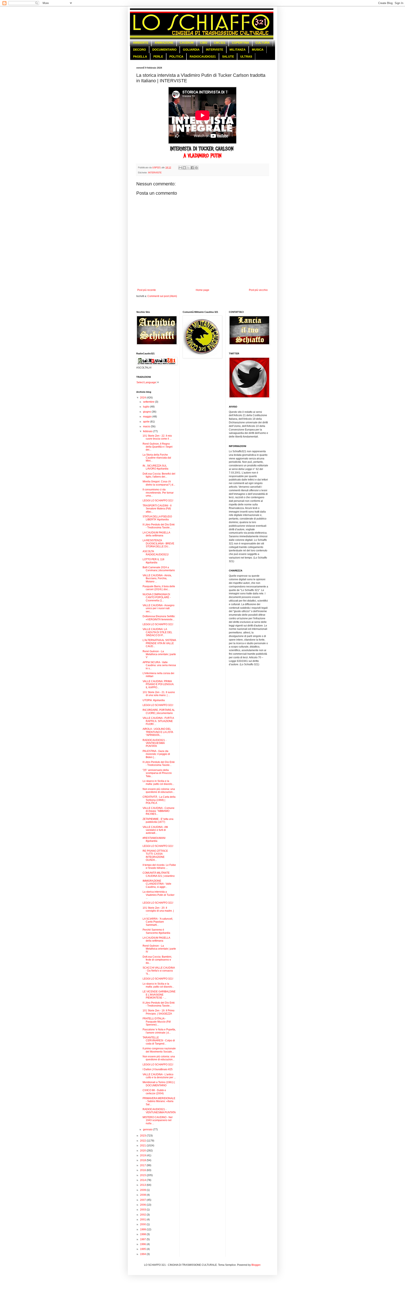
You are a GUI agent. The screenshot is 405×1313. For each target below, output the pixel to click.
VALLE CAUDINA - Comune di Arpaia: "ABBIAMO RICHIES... (158, 811)
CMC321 (219, 42)
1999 (143, 1229)
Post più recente (146, 290)
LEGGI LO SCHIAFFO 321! (158, 500)
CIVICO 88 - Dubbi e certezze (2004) (154, 1092)
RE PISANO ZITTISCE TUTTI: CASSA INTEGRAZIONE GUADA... (155, 855)
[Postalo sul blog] (184, 168)
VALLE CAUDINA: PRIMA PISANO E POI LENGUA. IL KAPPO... (158, 684)
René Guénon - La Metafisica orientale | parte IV (159, 948)
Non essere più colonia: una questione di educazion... (159, 790)
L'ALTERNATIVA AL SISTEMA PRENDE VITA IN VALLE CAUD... (159, 643)
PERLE (158, 56)
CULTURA (262, 42)
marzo (147, 426)
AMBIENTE (140, 42)
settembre (149, 401)
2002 (143, 1214)
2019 (143, 1155)
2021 (143, 1145)
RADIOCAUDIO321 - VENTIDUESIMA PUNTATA (154, 743)
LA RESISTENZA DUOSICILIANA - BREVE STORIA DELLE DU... (158, 543)
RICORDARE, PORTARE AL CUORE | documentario (159, 711)
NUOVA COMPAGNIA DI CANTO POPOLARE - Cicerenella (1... (157, 597)
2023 (143, 1135)
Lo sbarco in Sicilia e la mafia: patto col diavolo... (158, 782)
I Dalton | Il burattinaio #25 (158, 1069)
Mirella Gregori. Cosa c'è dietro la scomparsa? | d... (159, 483)
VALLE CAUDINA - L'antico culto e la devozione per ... (159, 1076)
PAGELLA (140, 56)
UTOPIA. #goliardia (154, 700)
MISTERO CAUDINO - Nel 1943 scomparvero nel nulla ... (158, 1120)
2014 (143, 1180)
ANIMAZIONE (164, 42)
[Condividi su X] (188, 168)
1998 (143, 1234)
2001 (143, 1219)
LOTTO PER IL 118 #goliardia (153, 561)
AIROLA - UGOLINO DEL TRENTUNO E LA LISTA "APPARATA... (158, 732)
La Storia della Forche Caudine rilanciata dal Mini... (157, 457)
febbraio (148, 431)
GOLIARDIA (191, 49)
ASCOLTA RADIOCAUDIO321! (156, 553)
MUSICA (257, 49)
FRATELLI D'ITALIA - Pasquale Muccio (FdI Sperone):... (157, 1021)
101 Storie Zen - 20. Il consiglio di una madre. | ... (158, 910)
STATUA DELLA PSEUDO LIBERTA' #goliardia (157, 518)
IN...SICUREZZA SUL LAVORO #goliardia (155, 467)
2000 (143, 1224)
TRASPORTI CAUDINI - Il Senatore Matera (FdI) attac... (157, 508)
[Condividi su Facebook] (192, 168)
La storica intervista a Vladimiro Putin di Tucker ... (158, 894)
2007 (143, 1199)
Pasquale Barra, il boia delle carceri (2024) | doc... (159, 588)
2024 (143, 397)
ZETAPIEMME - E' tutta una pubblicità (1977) (158, 820)
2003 (143, 1209)
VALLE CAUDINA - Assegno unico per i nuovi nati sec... (158, 608)
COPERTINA (240, 42)
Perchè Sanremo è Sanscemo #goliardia (156, 931)
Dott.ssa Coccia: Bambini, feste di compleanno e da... (157, 959)
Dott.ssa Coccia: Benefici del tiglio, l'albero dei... (159, 475)
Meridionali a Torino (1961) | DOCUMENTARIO (159, 1084)
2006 (143, 1204)
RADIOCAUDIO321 (203, 56)
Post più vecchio (258, 290)
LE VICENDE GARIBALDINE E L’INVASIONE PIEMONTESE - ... (159, 994)
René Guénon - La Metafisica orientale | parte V (159, 654)
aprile (146, 421)
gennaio (148, 1129)
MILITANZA (238, 49)
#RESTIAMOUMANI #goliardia (154, 839)
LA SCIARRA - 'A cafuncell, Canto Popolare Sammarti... (158, 921)
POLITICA (176, 56)
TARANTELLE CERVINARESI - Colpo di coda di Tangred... (159, 1040)
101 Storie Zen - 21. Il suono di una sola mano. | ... (159, 694)
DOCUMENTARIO (164, 49)
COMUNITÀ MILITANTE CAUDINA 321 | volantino (159, 874)
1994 (143, 1254)
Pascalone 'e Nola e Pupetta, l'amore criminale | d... (159, 1031)
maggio (147, 416)
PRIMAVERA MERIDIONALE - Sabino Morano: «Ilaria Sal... (159, 1101)
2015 (143, 1175)
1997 (143, 1239)
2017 (143, 1165)
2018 (143, 1160)
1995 (143, 1249)
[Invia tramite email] (180, 168)
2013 (143, 1184)
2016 (143, 1170)
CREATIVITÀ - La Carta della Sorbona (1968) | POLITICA (159, 799)
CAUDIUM (187, 42)
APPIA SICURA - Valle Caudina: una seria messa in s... (159, 665)
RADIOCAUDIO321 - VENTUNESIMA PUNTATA (159, 1111)
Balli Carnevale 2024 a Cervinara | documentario (159, 569)
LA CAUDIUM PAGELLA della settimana (156, 534)
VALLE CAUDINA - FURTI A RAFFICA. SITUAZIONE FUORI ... (158, 721)
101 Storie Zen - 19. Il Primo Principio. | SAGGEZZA (158, 1012)
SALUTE (228, 56)
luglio (146, 406)
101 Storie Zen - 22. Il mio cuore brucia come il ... (157, 437)
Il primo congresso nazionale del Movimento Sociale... (159, 1050)
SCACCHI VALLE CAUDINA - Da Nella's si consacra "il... (159, 970)
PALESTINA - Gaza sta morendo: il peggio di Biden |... (156, 754)
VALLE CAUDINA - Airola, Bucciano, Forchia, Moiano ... (157, 578)
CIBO (203, 42)
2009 (143, 1190)
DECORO (139, 49)
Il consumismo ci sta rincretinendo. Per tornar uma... (158, 492)
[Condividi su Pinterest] (196, 168)
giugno (147, 411)
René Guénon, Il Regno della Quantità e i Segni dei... (158, 446)
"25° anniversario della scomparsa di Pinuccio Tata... (157, 773)
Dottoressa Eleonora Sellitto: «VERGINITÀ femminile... (159, 618)
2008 (143, 1194)
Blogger (255, 1264)
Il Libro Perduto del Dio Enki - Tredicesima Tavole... (159, 526)
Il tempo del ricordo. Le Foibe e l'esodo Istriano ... (159, 866)
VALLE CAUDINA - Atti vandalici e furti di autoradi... (155, 830)
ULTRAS (246, 56)
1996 (143, 1244)
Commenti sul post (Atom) (162, 296)
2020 (143, 1150)
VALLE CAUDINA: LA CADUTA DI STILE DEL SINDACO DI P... (157, 632)
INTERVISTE (214, 49)
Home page (202, 290)
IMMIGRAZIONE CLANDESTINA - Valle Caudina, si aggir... (157, 883)
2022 (143, 1140)
